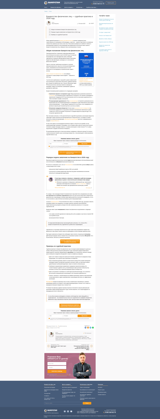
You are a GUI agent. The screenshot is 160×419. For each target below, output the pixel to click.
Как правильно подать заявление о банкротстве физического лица (106, 28)
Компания (100, 384)
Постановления (69, 164)
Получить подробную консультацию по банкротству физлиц (70, 241)
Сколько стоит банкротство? (105, 35)
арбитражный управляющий (71, 119)
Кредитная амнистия (67, 389)
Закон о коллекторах (85, 387)
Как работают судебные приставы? (85, 395)
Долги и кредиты (68, 7)
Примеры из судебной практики (59, 34)
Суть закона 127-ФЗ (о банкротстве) (49, 399)
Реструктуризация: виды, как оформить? (68, 393)
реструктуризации (74, 101)
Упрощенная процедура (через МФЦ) (51, 390)
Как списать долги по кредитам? (69, 387)
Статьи (50, 11)
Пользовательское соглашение (88, 410)
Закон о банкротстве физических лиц (54, 73)
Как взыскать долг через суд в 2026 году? (58, 347)
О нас (45, 7)
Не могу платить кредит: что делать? (68, 396)
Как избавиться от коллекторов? (87, 389)
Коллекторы (79, 7)
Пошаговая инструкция (49, 387)
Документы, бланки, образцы (105, 38)
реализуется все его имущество (82, 108)
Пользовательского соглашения (63, 146)
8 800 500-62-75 (98, 4)
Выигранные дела (102, 392)
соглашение (52, 95)
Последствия (47, 393)
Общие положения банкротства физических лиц (63, 29)
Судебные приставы (91, 7)
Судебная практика (62, 326)
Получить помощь (57, 371)
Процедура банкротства (51, 326)
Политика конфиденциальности (87, 408)
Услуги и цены (101, 389)
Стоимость (46, 395)
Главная (45, 11)
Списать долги (110, 3)
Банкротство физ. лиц (49, 384)
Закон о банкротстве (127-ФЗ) (53, 327)
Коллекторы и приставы (86, 384)
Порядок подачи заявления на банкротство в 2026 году (65, 32)
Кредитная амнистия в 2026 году (106, 42)
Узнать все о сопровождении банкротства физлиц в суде (70, 152)
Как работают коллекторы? (86, 392)
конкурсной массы (55, 120)
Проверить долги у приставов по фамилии (87, 399)
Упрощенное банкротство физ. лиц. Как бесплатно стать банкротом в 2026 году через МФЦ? (81, 348)
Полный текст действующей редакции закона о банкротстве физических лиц (86, 80)
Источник (88, 187)
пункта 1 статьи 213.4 (81, 183)
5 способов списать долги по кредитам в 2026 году (105, 50)
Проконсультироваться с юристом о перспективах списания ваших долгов (70, 305)
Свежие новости (102, 394)
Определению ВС (55, 201)
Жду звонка (84, 143)
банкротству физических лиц (66, 40)
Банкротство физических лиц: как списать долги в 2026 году (106, 20)
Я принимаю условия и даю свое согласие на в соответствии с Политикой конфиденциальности (69, 147)
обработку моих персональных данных (63, 375)
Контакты (100, 387)
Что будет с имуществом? (104, 32)
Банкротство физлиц (56, 7)
